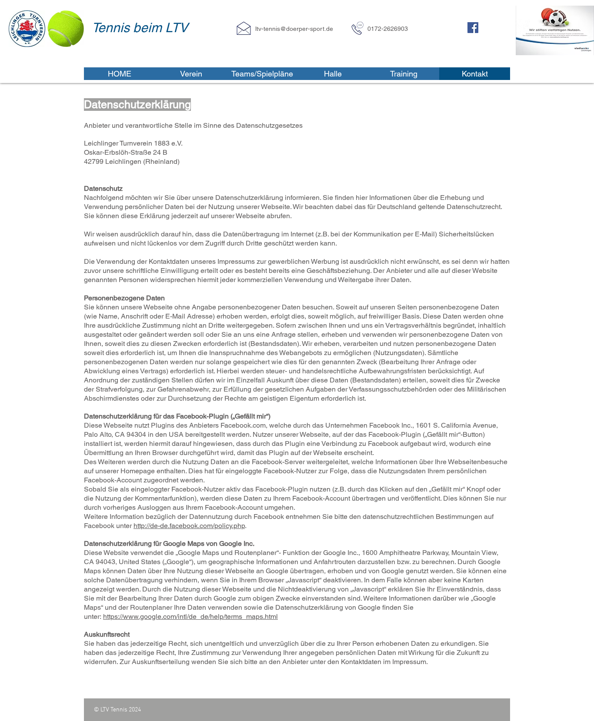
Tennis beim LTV (140, 27)
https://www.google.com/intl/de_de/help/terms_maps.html (190, 616)
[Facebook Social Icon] (472, 27)
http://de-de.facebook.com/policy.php (189, 526)
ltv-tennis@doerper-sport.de (294, 28)
